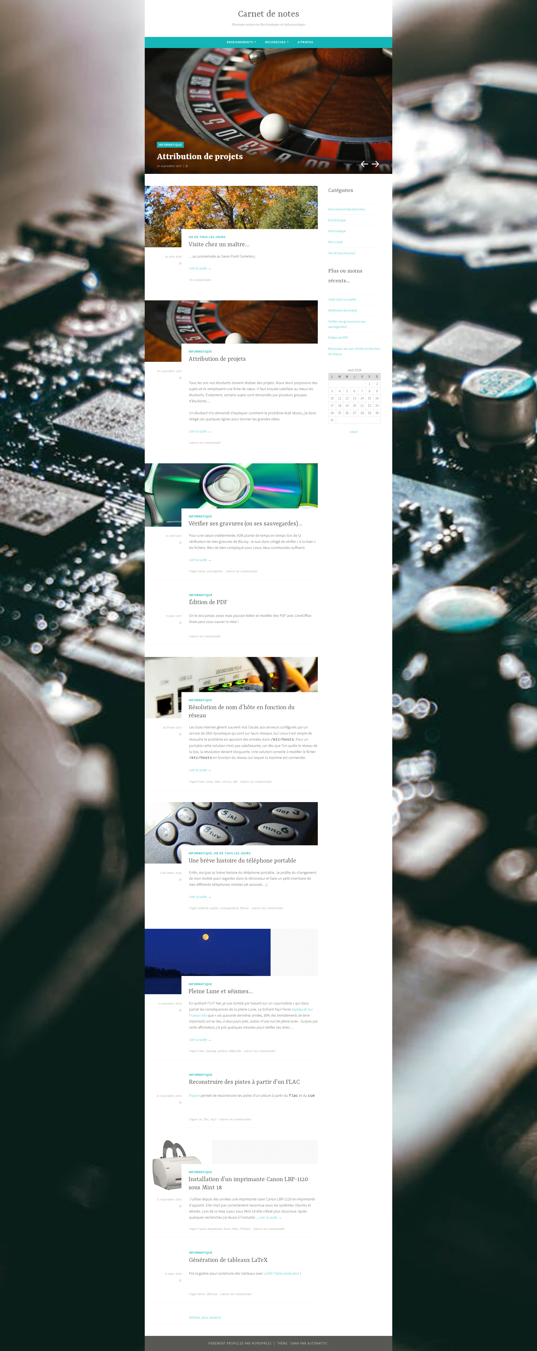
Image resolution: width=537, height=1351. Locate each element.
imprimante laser (219, 1229)
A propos (305, 42)
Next (374, 162)
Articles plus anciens (205, 1317)
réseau (226, 781)
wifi (235, 781)
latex (201, 1294)
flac (206, 1119)
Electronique (337, 220)
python (222, 1051)
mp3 (213, 1119)
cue (200, 1119)
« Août (353, 432)
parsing (211, 1051)
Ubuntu (245, 1229)
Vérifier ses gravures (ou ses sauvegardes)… (245, 524)
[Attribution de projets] (268, 111)
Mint (218, 781)
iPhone (244, 908)
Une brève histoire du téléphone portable (242, 861)
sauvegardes (215, 571)
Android (203, 908)
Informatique (170, 145)
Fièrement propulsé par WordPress (239, 1343)
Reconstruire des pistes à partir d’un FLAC (244, 1082)
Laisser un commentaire (205, 442)
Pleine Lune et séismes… (221, 991)
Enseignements (240, 42)
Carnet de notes (268, 14)
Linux (201, 571)
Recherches (275, 42)
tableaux (211, 1294)
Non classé (335, 242)
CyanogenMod (229, 908)
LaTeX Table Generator (281, 1273)
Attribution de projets (217, 359)
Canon (202, 1229)
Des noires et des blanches (346, 209)
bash (201, 781)
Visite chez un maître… (219, 244)
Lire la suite (200, 268)
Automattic (318, 1343)
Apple (214, 908)
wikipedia (235, 1051)
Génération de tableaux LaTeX (228, 1260)
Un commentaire (200, 280)
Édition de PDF (208, 602)
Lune (201, 1051)
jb (187, 166)
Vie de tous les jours (207, 237)
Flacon (194, 1095)
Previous (362, 162)
